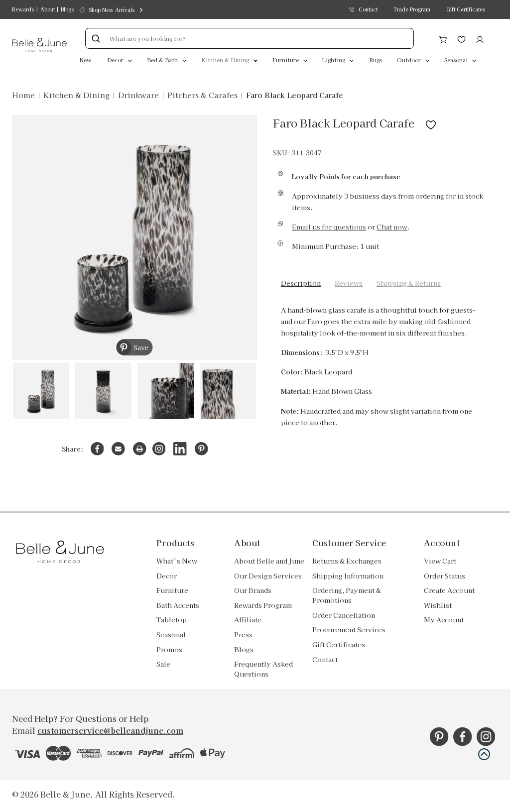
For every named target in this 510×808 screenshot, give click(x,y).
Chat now (392, 226)
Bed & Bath (163, 60)
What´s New (176, 561)
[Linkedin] (180, 449)
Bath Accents (177, 605)
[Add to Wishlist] (430, 122)
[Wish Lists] (461, 38)
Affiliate (247, 619)
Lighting (334, 60)
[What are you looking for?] (96, 38)
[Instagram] (159, 449)
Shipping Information (347, 575)
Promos (169, 649)
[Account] (480, 38)
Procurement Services (348, 629)
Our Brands (252, 590)
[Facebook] (97, 449)
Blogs (67, 9)
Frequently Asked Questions (263, 669)
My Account (444, 619)
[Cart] (443, 38)
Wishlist (438, 605)
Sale (163, 664)
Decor (116, 60)
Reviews (349, 283)
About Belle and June (269, 561)
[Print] (139, 449)
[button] (484, 754)
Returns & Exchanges (347, 561)
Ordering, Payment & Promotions (346, 595)
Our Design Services (268, 575)
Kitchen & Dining (226, 60)
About (47, 9)
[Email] (118, 449)
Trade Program (411, 9)
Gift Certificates (465, 9)
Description (301, 283)
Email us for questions (329, 226)
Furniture (286, 60)
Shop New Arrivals (111, 9)
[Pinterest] (201, 449)
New (86, 60)
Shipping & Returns (409, 283)
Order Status (444, 575)
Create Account (449, 590)
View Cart (440, 561)
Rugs (375, 60)
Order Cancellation (343, 615)
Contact (368, 9)
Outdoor (409, 60)
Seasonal (456, 60)
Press (243, 634)
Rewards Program (263, 605)
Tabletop (171, 619)
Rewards (23, 9)
